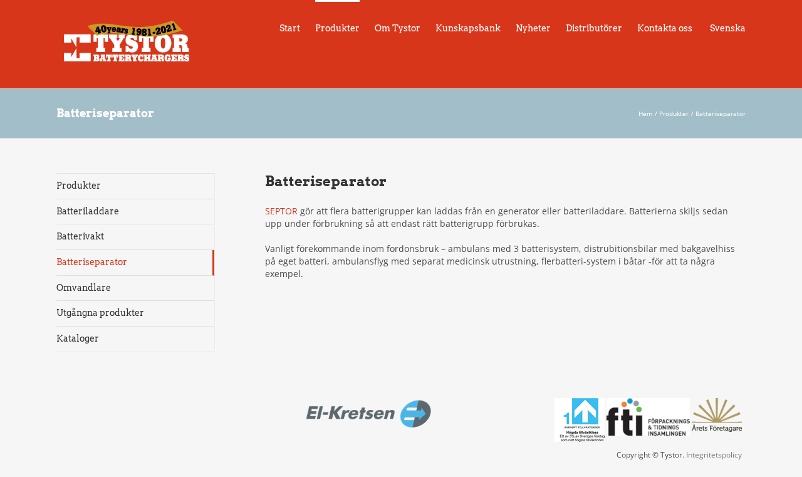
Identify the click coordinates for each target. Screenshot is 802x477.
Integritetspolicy (714, 454)
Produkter (78, 186)
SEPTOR (281, 211)
